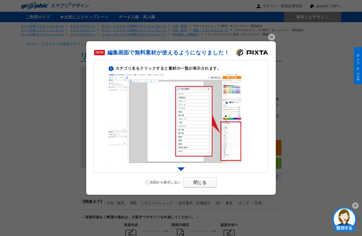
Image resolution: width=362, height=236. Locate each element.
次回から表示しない (165, 182)
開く (344, 219)
